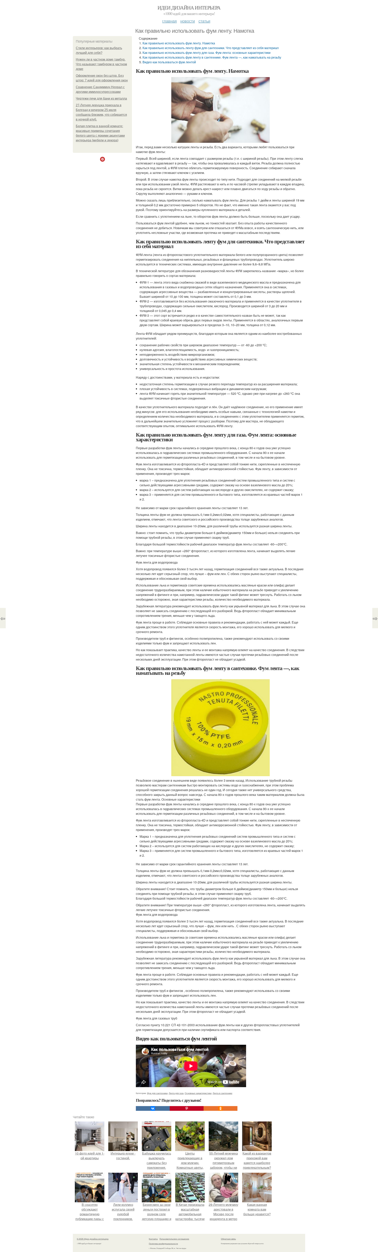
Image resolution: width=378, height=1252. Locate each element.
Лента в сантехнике (222, 1093)
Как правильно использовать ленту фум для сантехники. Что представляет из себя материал (211, 48)
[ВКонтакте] (153, 1108)
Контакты (153, 1238)
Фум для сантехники (157, 1093)
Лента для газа (176, 1093)
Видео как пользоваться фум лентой (169, 62)
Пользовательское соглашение (174, 1238)
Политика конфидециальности (163, 1243)
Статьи (204, 21)
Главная (169, 21)
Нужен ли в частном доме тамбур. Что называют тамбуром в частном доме (101, 64)
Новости (187, 21)
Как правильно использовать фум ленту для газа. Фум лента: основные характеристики (207, 52)
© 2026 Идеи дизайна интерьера (92, 1238)
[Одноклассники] (220, 1108)
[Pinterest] (187, 1108)
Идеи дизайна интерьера (189, 7)
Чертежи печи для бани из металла (101, 98)
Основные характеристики (198, 1093)
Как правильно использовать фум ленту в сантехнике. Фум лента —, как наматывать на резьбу (212, 57)
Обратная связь (228, 1238)
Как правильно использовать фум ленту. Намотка (179, 43)
